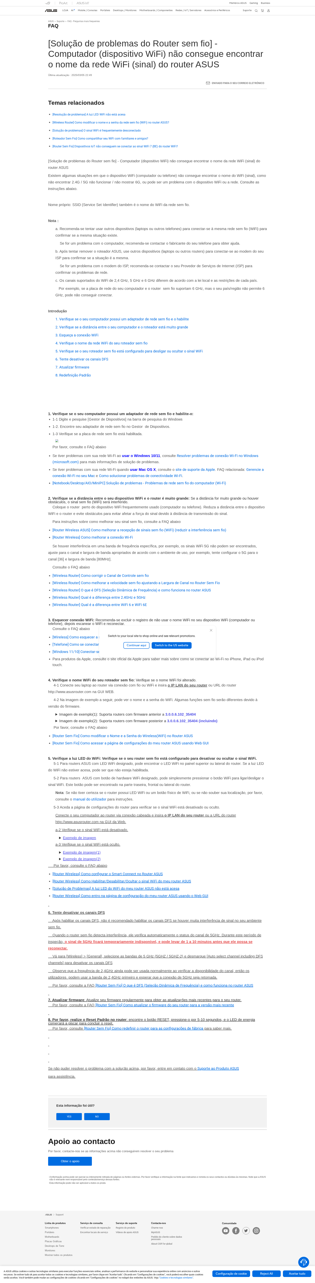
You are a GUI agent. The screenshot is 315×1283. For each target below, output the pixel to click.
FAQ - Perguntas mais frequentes (83, 21)
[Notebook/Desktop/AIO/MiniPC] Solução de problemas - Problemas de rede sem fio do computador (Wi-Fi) (139, 483)
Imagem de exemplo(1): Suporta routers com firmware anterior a (127, 714)
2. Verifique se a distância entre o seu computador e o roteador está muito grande (121, 327)
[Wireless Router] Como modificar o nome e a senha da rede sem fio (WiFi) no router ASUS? (110, 122)
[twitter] (246, 1230)
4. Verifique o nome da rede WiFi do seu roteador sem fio (101, 343)
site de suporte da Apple (195, 469)
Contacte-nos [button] (158, 1223)
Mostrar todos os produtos (59, 1255)
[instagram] (256, 1230)
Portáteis (49, 1232)
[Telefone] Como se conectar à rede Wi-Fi (85, 644)
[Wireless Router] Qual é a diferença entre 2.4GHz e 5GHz (98, 597)
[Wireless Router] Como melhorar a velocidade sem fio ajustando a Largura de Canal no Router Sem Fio (136, 583)
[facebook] (236, 1230)
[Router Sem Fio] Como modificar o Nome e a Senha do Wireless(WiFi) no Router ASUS (122, 736)
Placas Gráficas (53, 1241)
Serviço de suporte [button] (126, 1223)
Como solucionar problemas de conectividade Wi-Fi (140, 476)
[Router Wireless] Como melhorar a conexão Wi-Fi (92, 537)
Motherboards (52, 1237)
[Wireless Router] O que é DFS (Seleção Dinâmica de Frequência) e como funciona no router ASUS (131, 590)
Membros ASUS (238, 3)
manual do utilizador (89, 799)
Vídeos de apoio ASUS (127, 1232)
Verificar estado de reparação (95, 1228)
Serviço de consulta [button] (91, 1223)
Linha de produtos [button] (55, 1223)
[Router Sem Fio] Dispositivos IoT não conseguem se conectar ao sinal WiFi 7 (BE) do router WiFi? (115, 146)
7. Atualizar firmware (72, 367)
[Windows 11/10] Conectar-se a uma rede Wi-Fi (90, 652)
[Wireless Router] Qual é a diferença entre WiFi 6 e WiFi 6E (99, 605)
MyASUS (155, 1232)
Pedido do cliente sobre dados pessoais (166, 1238)
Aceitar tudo (297, 1274)
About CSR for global (161, 1244)
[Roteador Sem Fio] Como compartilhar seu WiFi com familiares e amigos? (100, 138)
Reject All (266, 1274)
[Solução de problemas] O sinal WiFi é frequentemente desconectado (96, 130)
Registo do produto (125, 1228)
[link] (51, 10)
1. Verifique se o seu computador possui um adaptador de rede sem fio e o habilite (122, 319)
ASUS (51, 21)
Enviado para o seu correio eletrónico (238, 83)
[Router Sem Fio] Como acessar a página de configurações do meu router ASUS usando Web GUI (130, 743)
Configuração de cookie (231, 1274)
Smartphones (52, 1228)
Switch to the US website (171, 645)
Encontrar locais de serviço (94, 1232)
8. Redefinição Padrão (73, 375)
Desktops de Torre (54, 1246)
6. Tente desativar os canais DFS (81, 359)
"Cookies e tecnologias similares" (176, 1277)
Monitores (50, 1250)
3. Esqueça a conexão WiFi (76, 335)
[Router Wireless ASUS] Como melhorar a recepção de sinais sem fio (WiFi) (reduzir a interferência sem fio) (139, 530)
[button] (254, 3)
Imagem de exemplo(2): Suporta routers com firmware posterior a (138, 721)
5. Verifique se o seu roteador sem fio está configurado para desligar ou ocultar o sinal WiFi (129, 351)
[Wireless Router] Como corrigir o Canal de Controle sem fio (100, 575)
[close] (211, 630)
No (97, 1116)
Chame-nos (157, 1228)
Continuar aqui (136, 645)
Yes (69, 1116)
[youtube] (225, 1230)
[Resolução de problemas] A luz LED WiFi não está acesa (88, 114)
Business (265, 3)
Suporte (60, 21)
